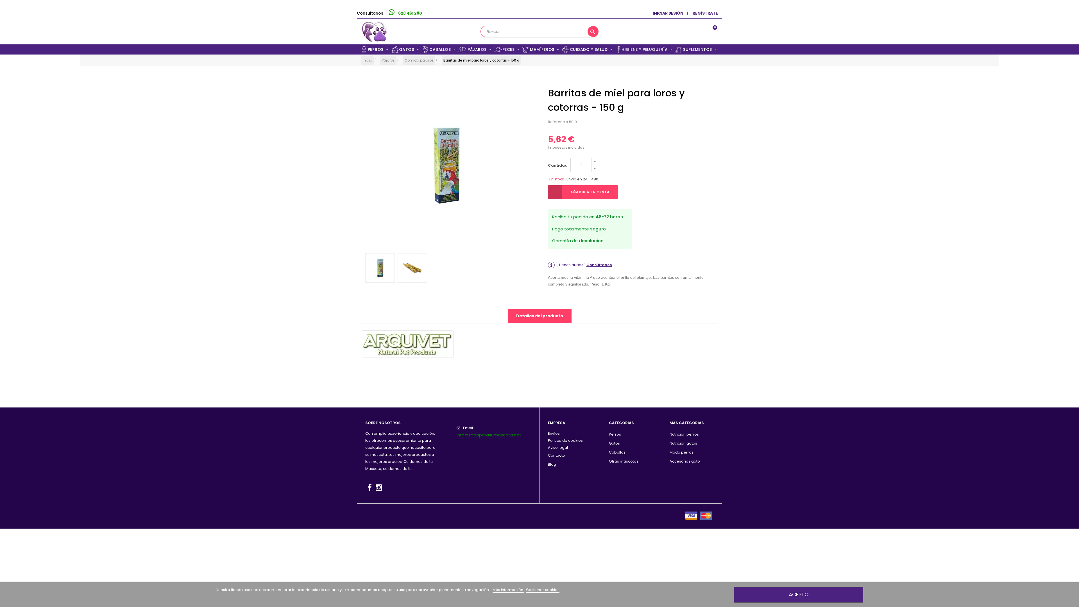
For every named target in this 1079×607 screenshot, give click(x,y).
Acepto (798, 594)
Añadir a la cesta (590, 192)
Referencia (558, 121)
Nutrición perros (684, 434)
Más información (508, 589)
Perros (615, 434)
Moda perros (681, 452)
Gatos (614, 443)
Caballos (617, 452)
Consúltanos (599, 265)
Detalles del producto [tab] (539, 316)
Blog (552, 464)
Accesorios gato (685, 461)
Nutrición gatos (683, 443)
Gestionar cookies (542, 589)
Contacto (556, 455)
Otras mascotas (623, 461)
